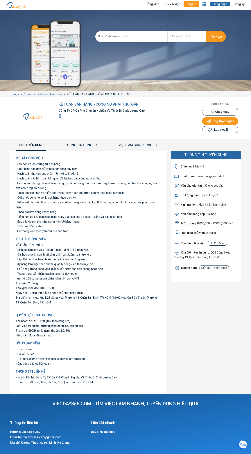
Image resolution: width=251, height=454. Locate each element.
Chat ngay (221, 112)
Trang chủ (16, 94)
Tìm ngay (216, 36)
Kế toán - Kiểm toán (214, 268)
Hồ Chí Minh (217, 243)
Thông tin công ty (81, 145)
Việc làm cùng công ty (138, 145)
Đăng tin (191, 4)
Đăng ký (239, 4)
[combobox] (187, 35)
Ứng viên (153, 4)
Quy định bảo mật (103, 432)
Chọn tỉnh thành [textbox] (180, 36)
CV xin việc (172, 4)
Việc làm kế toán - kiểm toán (44, 94)
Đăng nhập (220, 4)
